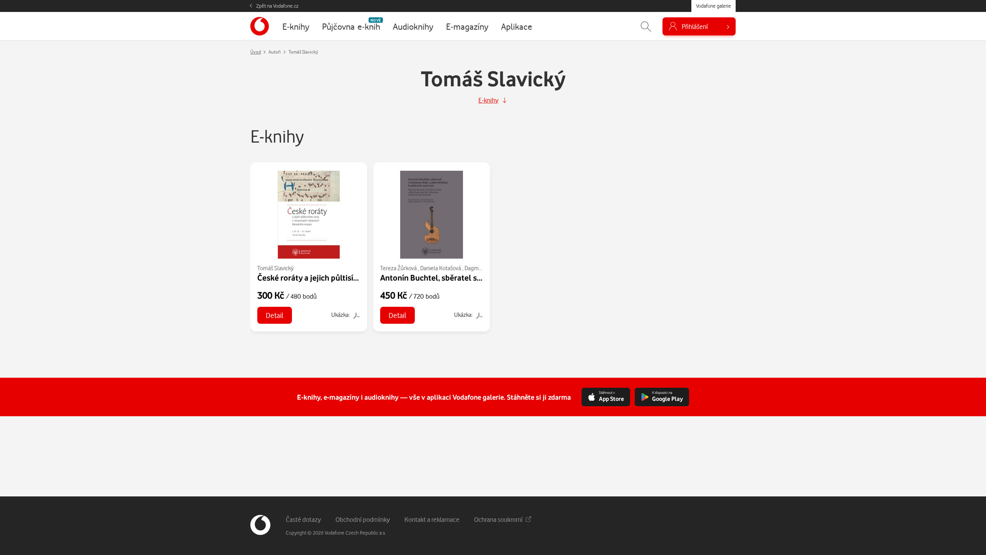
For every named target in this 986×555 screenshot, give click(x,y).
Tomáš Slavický (275, 268)
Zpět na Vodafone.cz (277, 6)
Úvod (255, 52)
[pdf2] (355, 314)
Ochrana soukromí (498, 519)
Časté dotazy (303, 519)
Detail (274, 315)
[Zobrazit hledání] (646, 26)
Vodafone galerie (713, 6)
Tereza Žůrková (398, 268)
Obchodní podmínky (362, 519)
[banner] (259, 26)
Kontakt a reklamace (431, 519)
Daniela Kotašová (440, 268)
